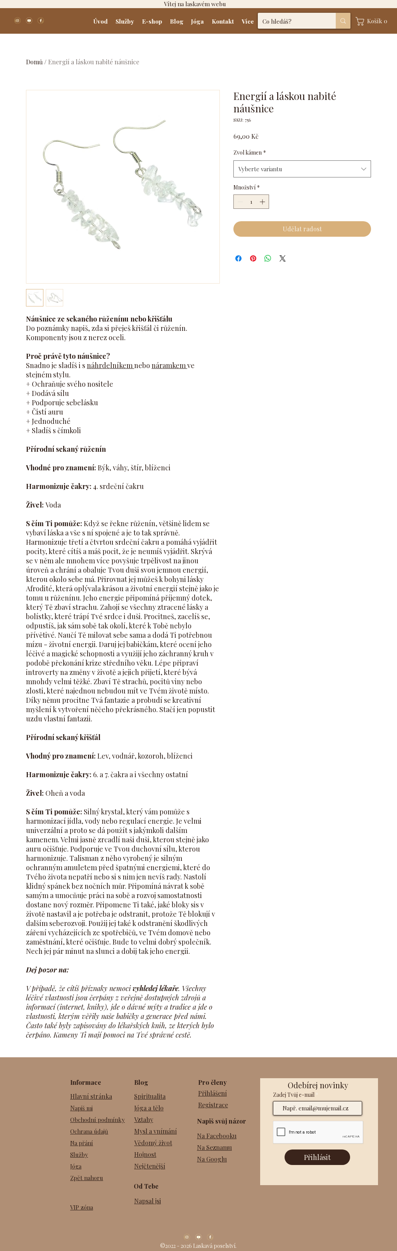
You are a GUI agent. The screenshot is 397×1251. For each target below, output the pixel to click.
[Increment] (263, 201)
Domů (34, 62)
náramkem (169, 365)
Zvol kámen (249, 152)
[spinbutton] (251, 201)
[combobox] (302, 168)
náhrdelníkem (110, 365)
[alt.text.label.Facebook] (41, 20)
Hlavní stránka (91, 1096)
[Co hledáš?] (343, 21)
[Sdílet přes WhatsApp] (268, 258)
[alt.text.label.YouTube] (29, 20)
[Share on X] (282, 258)
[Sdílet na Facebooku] (238, 258)
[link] (374, 21)
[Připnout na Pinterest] (253, 258)
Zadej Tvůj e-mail (293, 1095)
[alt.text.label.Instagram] (17, 20)
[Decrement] (239, 201)
